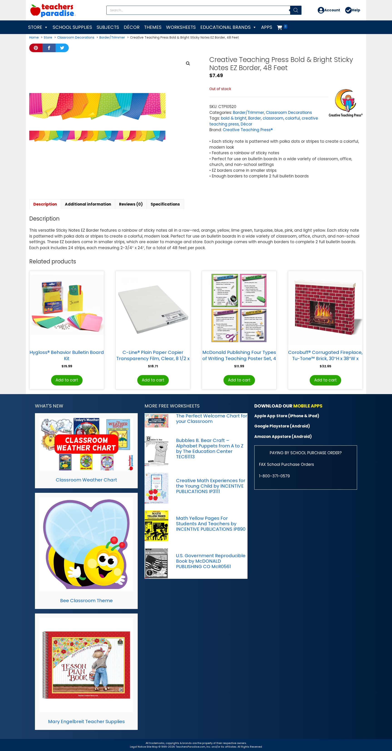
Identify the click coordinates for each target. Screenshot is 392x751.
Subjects (108, 27)
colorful (292, 118)
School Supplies (72, 27)
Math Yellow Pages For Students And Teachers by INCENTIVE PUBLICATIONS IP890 (210, 523)
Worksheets (181, 27)
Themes (153, 27)
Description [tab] (45, 204)
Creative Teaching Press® (248, 130)
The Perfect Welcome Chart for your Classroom (211, 418)
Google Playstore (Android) (282, 426)
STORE (35, 27)
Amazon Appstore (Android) (283, 436)
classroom (273, 118)
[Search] (295, 10)
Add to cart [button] (67, 380)
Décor (132, 27)
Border (254, 118)
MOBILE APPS (308, 406)
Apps (266, 27)
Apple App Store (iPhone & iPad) (286, 416)
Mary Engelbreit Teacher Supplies (86, 721)
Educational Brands (225, 27)
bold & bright (233, 118)
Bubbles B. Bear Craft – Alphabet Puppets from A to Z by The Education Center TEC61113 (209, 448)
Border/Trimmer (248, 112)
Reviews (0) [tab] (131, 204)
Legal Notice (138, 747)
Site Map (152, 747)
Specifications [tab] (165, 204)
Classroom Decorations (289, 112)
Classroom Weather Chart (86, 480)
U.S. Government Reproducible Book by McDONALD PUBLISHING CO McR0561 (210, 561)
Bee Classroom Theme (86, 600)
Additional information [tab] (88, 204)
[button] (188, 63)
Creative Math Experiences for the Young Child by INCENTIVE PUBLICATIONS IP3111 (210, 486)
